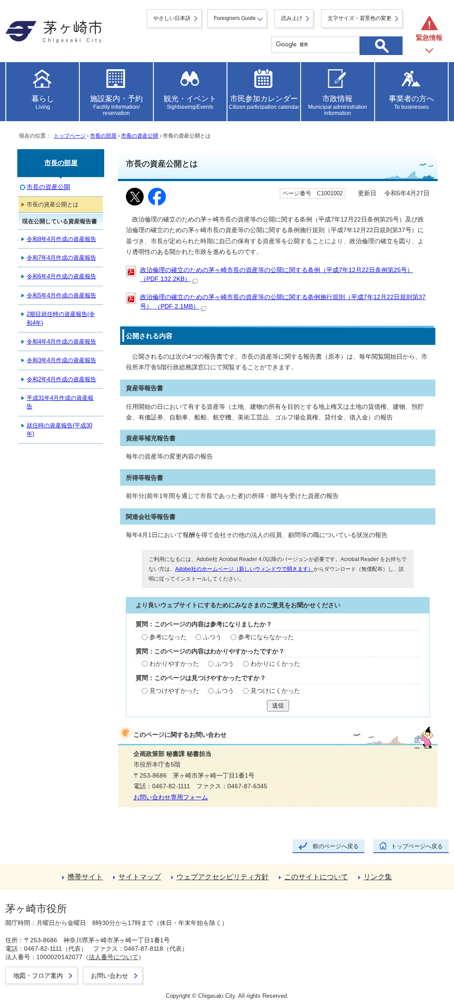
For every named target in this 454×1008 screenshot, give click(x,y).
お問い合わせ (109, 975)
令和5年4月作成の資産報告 (61, 295)
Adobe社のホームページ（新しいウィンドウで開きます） (244, 569)
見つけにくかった (275, 691)
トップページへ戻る (417, 846)
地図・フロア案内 (38, 975)
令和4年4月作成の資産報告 (61, 341)
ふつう (212, 637)
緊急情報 (429, 37)
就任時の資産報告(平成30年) (59, 429)
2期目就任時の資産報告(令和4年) (61, 318)
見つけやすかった (174, 691)
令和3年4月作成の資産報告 (61, 360)
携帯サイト (85, 877)
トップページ (70, 136)
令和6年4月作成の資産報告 (61, 276)
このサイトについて (316, 877)
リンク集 (378, 877)
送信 (278, 705)
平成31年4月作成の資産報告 (60, 402)
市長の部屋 (103, 136)
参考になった (168, 637)
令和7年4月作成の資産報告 (61, 257)
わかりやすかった (174, 663)
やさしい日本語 (172, 18)
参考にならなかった (266, 637)
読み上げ (291, 18)
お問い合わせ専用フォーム (170, 797)
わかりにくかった (275, 663)
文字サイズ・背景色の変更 (359, 18)
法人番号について (113, 957)
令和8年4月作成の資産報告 (61, 239)
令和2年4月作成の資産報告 (61, 379)
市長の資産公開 (139, 136)
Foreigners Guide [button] (235, 18)
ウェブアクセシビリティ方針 (222, 877)
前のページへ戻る (336, 846)
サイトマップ (139, 877)
